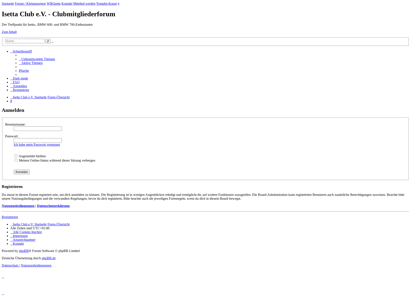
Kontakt (66, 3)
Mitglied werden (84, 3)
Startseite (8, 3)
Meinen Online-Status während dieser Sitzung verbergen (56, 160)
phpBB (24, 251)
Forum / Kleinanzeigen (30, 3)
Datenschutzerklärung (53, 206)
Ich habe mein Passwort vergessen (37, 144)
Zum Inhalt (9, 32)
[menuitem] (37, 59)
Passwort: (11, 136)
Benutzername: (15, 124)
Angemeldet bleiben (32, 156)
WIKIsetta (54, 3)
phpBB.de (49, 258)
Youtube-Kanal (106, 3)
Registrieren (10, 217)
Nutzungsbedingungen (18, 206)
